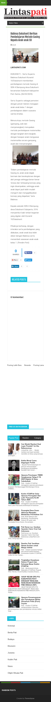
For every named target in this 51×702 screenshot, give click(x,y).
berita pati (12, 632)
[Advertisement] (25, 396)
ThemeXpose (29, 698)
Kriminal (11, 626)
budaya (11, 639)
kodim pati (12, 659)
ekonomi (11, 646)
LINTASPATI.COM (18, 67)
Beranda (27, 365)
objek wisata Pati (15, 673)
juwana (11, 653)
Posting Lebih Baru (14, 365)
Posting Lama (38, 365)
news (10, 666)
